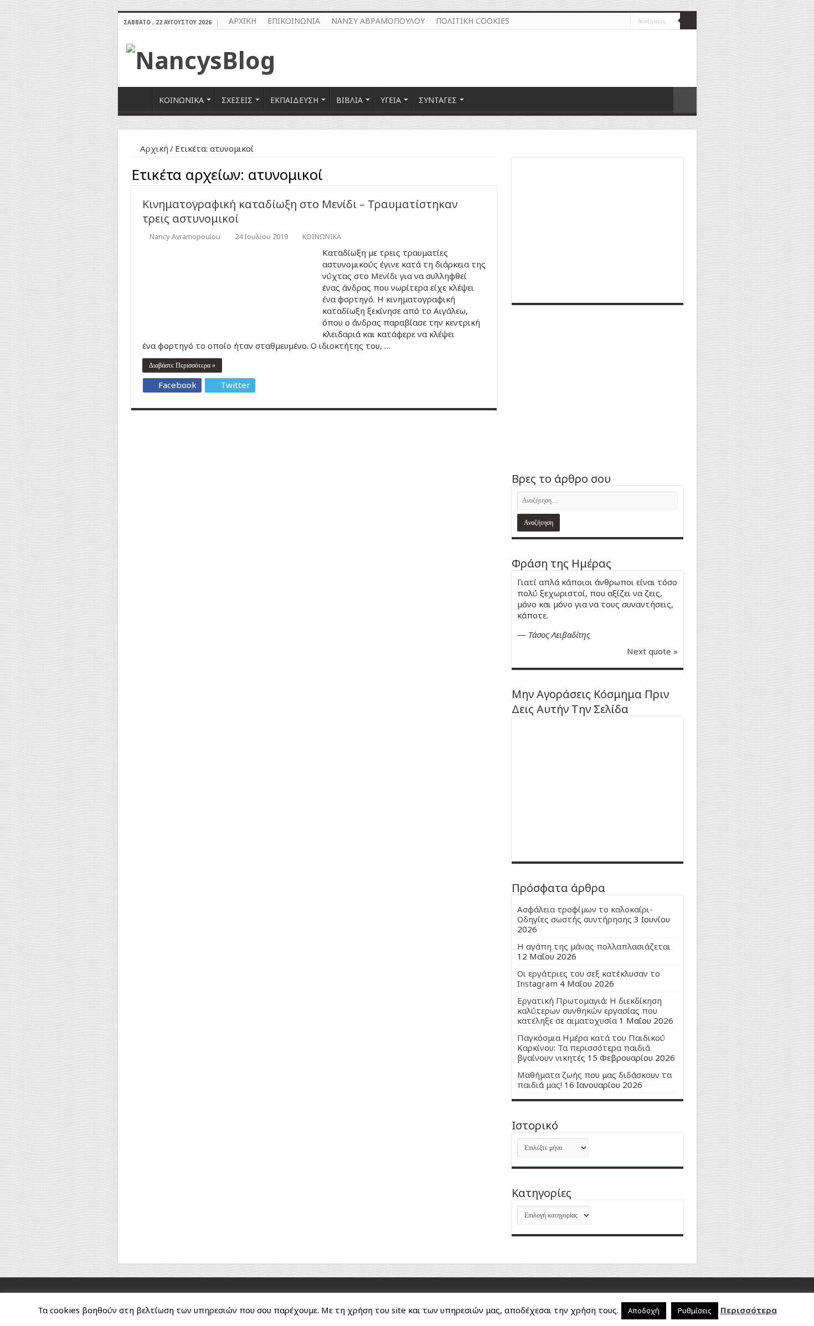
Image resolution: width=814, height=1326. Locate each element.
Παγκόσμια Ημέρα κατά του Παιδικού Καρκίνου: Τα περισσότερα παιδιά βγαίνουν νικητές (591, 1047)
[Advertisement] (597, 388)
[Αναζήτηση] (688, 21)
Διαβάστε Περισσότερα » (182, 365)
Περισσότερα (748, 1309)
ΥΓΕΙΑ (390, 100)
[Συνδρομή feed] (494, 173)
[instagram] (622, 21)
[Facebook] (611, 21)
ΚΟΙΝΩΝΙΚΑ (181, 100)
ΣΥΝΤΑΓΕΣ (438, 100)
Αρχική (153, 148)
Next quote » (652, 651)
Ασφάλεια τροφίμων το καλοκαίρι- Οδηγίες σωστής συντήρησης (585, 914)
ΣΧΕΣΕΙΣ (237, 100)
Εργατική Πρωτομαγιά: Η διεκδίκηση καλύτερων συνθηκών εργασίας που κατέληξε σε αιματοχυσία (589, 1010)
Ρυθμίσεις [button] (695, 1310)
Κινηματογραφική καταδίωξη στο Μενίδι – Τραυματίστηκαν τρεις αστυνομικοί (299, 211)
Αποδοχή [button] (644, 1310)
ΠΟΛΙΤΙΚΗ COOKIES (472, 21)
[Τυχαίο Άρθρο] (685, 100)
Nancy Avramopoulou (185, 236)
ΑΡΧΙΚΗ (242, 21)
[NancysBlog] (200, 57)
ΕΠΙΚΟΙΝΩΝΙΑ (293, 21)
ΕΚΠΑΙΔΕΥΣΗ (294, 100)
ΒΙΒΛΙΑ (349, 100)
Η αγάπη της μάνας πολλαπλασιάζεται (594, 946)
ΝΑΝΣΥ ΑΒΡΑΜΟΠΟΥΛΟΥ (378, 21)
